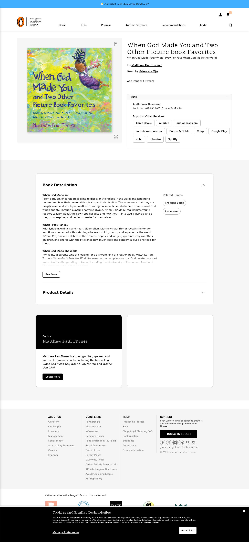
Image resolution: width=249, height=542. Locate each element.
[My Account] (220, 14)
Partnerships (93, 421)
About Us (54, 417)
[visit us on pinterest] (187, 442)
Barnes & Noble (179, 131)
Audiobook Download (147, 104)
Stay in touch (180, 434)
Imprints (53, 455)
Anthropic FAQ (94, 478)
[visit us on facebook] (162, 442)
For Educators (130, 436)
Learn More (54, 377)
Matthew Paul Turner (146, 65)
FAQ (125, 426)
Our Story (53, 421)
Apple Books (144, 123)
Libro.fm (155, 139)
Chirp (200, 131)
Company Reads (95, 436)
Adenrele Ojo (148, 71)
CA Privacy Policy (95, 459)
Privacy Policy (93, 455)
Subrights (128, 440)
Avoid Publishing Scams (99, 474)
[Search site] (230, 25)
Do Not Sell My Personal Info (101, 464)
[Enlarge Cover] (116, 136)
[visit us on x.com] (168, 442)
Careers (52, 450)
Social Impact (55, 440)
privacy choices (151, 522)
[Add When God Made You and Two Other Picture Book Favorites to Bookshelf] (116, 44)
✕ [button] (244, 511)
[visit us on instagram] (193, 442)
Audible (164, 123)
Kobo (139, 139)
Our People (54, 426)
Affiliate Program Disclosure (101, 469)
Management (56, 436)
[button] (62, 25)
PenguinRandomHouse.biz (101, 440)
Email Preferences (96, 445)
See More (51, 274)
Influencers (92, 431)
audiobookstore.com (149, 131)
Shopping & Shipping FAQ (138, 431)
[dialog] (124, 524)
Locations (53, 431)
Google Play (219, 131)
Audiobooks (171, 211)
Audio (179, 97)
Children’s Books (174, 202)
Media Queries (94, 426)
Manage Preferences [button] (66, 532)
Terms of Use (93, 450)
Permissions (130, 445)
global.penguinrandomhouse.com (179, 447)
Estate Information (133, 450)
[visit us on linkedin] (181, 442)
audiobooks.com (187, 123)
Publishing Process (133, 421)
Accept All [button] (187, 530)
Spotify (172, 139)
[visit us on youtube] (175, 442)
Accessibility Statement (61, 445)
